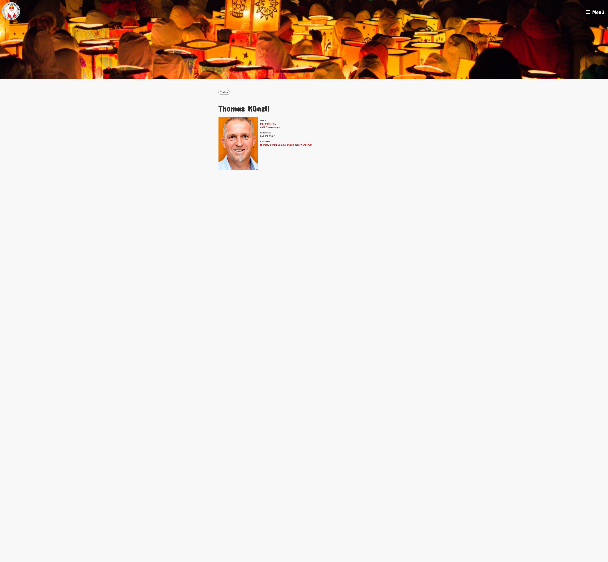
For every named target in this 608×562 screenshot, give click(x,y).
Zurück (224, 92)
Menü (597, 11)
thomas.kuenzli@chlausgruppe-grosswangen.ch (286, 144)
